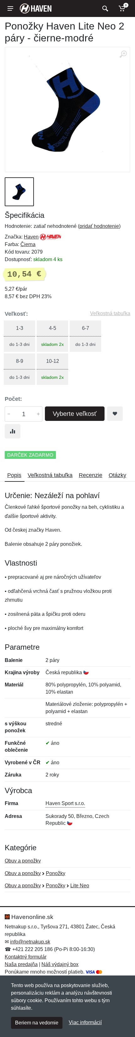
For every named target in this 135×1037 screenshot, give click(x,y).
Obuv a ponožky (23, 860)
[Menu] (10, 8)
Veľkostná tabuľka (110, 313)
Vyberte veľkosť (75, 413)
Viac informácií (85, 1022)
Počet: (13, 399)
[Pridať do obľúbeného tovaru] (115, 413)
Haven (31, 236)
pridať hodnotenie (99, 226)
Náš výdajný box (59, 964)
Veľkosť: (16, 314)
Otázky (117, 475)
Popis (14, 475)
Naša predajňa (21, 964)
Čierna (27, 244)
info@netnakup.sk (30, 941)
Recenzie (90, 475)
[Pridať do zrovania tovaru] (12, 431)
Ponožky (55, 873)
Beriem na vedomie (36, 1022)
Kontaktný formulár (25, 956)
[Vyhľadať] (104, 8)
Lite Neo (79, 885)
